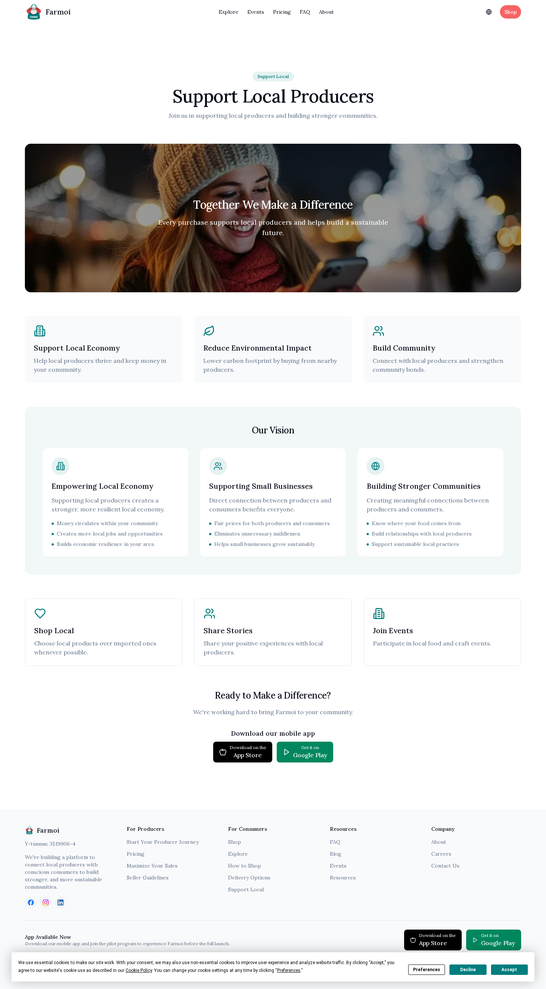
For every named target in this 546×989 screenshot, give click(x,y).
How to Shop (244, 865)
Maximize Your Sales (152, 865)
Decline (468, 969)
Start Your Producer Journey (163, 842)
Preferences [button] (288, 970)
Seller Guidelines (148, 877)
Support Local (246, 889)
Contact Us (445, 865)
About (326, 12)
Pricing (282, 12)
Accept (509, 969)
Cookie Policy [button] (139, 970)
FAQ (305, 12)
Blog (335, 853)
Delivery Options (249, 877)
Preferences (426, 969)
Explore (228, 12)
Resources (343, 877)
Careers (441, 853)
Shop (510, 12)
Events (255, 12)
